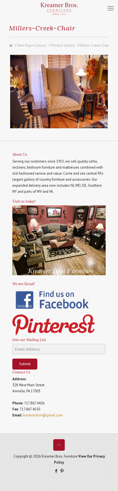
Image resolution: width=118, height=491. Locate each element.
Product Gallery (63, 45)
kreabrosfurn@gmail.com (43, 415)
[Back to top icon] (59, 445)
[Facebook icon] (56, 470)
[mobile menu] (110, 8)
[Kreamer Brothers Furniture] (59, 8)
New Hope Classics (32, 45)
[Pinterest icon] (62, 470)
